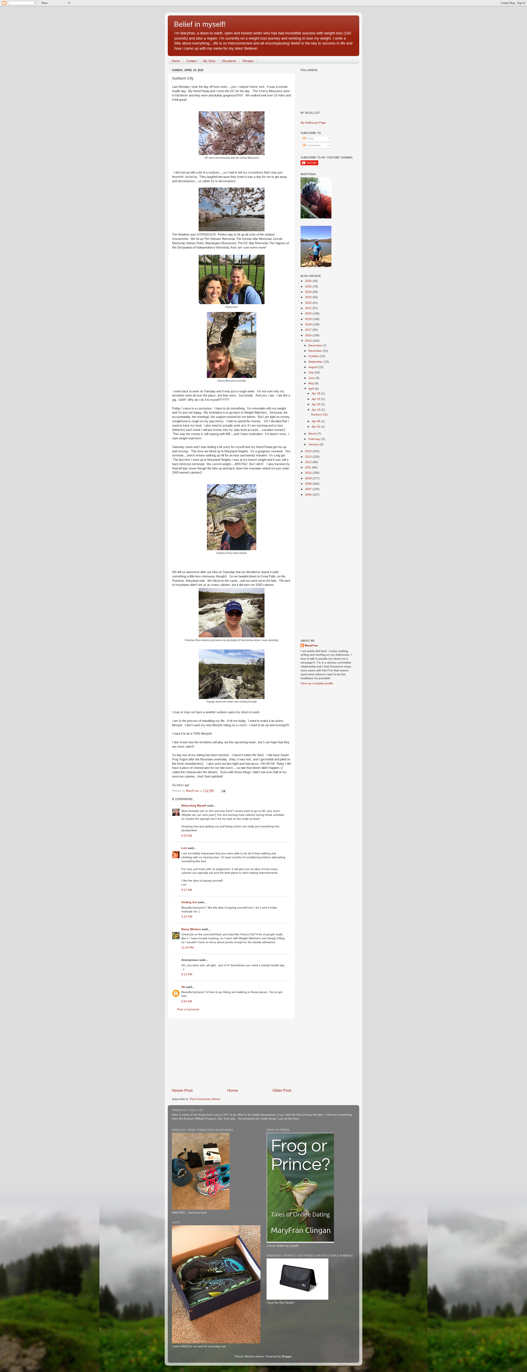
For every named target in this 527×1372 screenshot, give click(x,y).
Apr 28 (316, 393)
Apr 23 (316, 399)
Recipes (248, 61)
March (312, 433)
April (311, 388)
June (312, 378)
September (316, 361)
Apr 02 (316, 426)
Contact (191, 61)
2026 (308, 281)
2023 (308, 297)
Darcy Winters (191, 929)
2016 (308, 335)
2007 (308, 489)
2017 (308, 329)
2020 (308, 313)
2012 (308, 462)
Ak (183, 987)
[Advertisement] (231, 1053)
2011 (308, 467)
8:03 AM (186, 835)
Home (176, 61)
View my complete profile (317, 683)
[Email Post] (223, 790)
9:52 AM (186, 1001)
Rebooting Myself (193, 805)
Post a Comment (188, 1009)
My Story (209, 61)
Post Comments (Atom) (205, 1099)
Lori (184, 848)
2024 (308, 291)
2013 (308, 456)
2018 (308, 324)
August (313, 367)
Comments (313, 145)
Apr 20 (316, 404)
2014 (308, 451)
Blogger (287, 1356)
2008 (308, 483)
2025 (308, 286)
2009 (308, 478)
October (314, 356)
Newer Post (182, 1090)
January (314, 444)
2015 (308, 340)
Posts (309, 138)
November (315, 350)
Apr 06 (316, 421)
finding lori (189, 902)
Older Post (282, 1090)
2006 (308, 494)
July (311, 372)
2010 (308, 472)
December (315, 345)
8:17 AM (186, 889)
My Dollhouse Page (313, 122)
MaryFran (311, 645)
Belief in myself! (200, 24)
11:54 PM (187, 947)
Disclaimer (229, 61)
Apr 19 (316, 409)
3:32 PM (186, 916)
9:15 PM (186, 974)
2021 (308, 308)
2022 (308, 302)
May (311, 383)
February (314, 439)
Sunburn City (319, 414)
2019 (308, 319)
